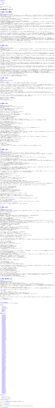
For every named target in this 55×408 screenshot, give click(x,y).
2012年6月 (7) (4, 342)
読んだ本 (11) (4, 310)
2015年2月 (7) (4, 315)
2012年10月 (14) (4, 339)
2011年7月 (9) (4, 350)
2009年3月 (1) (4, 364)
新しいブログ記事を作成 (3, 302)
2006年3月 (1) (4, 380)
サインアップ (6, 6)
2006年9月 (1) (4, 377)
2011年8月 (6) (4, 349)
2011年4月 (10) (4, 352)
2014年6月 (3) (4, 322)
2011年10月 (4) (4, 347)
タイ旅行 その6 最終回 (6, 11)
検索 (1, 7)
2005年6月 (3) (4, 385)
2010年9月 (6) (4, 358)
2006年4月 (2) (4, 379)
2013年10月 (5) (4, 329)
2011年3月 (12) (4, 353)
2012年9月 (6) (4, 340)
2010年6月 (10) (4, 361)
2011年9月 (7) (4, 348)
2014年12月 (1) (4, 317)
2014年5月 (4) (4, 323)
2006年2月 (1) (4, 381)
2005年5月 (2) (4, 386)
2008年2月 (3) (4, 373)
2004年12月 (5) (4, 390)
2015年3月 (6, 404)
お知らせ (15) (4, 306)
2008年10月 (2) (4, 368)
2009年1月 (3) (4, 366)
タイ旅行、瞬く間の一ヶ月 (6, 278)
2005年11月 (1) (4, 382)
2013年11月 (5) (4, 328)
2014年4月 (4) (4, 324)
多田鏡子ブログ (2, 0)
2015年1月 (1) (4, 316)
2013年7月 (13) (4, 331)
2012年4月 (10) (4, 344)
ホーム (3, 2)
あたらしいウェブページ (5, 396)
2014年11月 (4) (4, 318)
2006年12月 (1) (4, 376)
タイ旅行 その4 (4, 77)
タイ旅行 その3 (4, 103)
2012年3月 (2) (4, 345)
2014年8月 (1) (4, 320)
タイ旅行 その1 (4, 207)
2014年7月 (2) (4, 321)
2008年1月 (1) (4, 374)
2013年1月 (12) (4, 336)
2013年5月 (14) (4, 333)
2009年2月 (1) (4, 365)
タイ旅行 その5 (4, 45)
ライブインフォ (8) (4, 308)
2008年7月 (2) (4, 371)
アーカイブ (4, 313)
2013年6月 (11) (4, 332)
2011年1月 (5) (4, 355)
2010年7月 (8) (4, 360)
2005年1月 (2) (4, 389)
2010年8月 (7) (4, 359)
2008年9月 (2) (4, 369)
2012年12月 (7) (4, 337)
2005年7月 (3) (4, 384)
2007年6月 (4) (4, 375)
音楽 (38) (3, 311)
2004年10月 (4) (4, 392)
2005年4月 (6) (4, 387)
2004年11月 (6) (4, 391)
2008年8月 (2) (4, 370)
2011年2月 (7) (4, 354)
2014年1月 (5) (4, 326)
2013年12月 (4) (4, 327)
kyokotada (1, 14)
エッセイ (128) (4, 307)
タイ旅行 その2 (4, 149)
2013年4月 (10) (4, 334)
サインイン (2, 6)
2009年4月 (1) (4, 363)
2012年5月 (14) (4, 343)
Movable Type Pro (6, 407)
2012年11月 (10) (4, 338)
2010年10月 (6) (4, 357)
